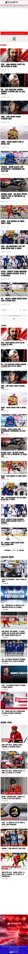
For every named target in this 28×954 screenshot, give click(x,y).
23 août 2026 (5, 583)
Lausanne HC (4, 739)
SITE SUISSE (18, 739)
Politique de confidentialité (14, 937)
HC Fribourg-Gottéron (6, 844)
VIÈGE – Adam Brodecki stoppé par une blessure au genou (13, 65)
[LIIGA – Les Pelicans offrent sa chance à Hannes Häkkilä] (14, 674)
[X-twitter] (17, 919)
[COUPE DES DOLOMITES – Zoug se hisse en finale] (14, 568)
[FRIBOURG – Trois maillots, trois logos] (14, 837)
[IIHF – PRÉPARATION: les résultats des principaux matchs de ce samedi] (14, 594)
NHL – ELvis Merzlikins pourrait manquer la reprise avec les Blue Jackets (13, 91)
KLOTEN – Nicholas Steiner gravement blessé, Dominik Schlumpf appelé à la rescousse (14, 273)
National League (11, 739)
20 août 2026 (5, 826)
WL (8, 6)
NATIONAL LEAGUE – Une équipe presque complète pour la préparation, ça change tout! (14, 196)
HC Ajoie (3, 818)
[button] (26, 2)
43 (20, 310)
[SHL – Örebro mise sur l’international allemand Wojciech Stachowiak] (14, 700)
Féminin (23, 6)
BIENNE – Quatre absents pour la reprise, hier (12, 143)
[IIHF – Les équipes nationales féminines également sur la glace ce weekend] (14, 648)
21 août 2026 (5, 774)
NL (3, 6)
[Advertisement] (14, 20)
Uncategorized (4, 741)
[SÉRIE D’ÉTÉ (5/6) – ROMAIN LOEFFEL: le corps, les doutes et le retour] (14, 760)
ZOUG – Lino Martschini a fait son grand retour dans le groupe (13, 247)
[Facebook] (4, 919)
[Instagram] (11, 919)
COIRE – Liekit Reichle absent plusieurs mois (11, 117)
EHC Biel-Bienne (5, 792)
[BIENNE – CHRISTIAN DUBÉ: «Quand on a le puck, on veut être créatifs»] (14, 786)
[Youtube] (24, 919)
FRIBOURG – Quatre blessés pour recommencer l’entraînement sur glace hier (12, 169)
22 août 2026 (5, 637)
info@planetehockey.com (14, 935)
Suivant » (25, 310)
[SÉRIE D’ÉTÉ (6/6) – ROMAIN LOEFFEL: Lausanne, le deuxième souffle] (14, 734)
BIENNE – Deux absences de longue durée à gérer (12, 222)
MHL (11, 6)
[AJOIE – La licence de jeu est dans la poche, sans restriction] (14, 811)
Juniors (19, 6)
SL (5, 6)
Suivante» (21, 550)
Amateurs (15, 6)
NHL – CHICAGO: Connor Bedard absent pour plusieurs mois (14, 299)
